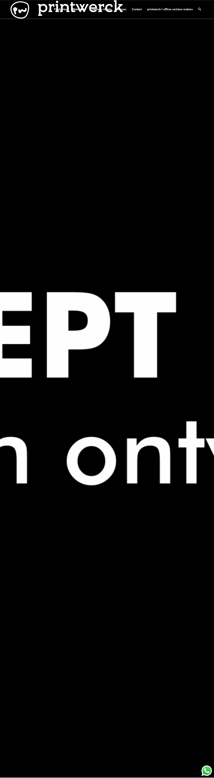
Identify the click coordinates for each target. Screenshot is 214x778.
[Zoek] (199, 9)
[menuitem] (60, 9)
